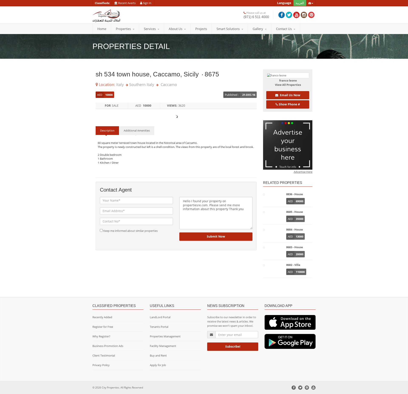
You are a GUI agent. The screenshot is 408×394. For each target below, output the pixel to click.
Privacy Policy (101, 365)
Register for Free (102, 327)
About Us (175, 29)
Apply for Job (158, 365)
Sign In (147, 3)
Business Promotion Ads (107, 346)
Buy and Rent (158, 355)
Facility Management (163, 346)
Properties (123, 29)
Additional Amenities (137, 130)
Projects (201, 29)
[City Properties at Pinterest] (311, 15)
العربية (300, 3)
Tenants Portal (159, 327)
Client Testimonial (103, 355)
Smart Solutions (228, 29)
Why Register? (101, 336)
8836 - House (294, 194)
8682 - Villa (293, 265)
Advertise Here (303, 172)
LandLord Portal (160, 317)
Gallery (258, 29)
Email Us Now (289, 95)
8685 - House (294, 212)
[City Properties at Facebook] (281, 15)
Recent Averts (127, 3)
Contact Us (284, 29)
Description (107, 130)
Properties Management (165, 336)
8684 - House (294, 229)
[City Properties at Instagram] (304, 15)
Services (150, 29)
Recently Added (102, 317)
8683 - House (294, 247)
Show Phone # (289, 104)
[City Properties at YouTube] (296, 15)
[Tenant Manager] (290, 322)
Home (101, 29)
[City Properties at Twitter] (289, 15)
